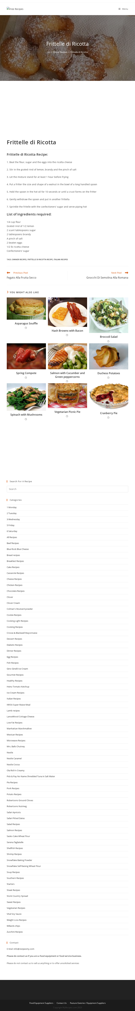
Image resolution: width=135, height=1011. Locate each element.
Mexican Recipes (15, 734)
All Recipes (12, 537)
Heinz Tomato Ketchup (18, 686)
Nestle (10, 752)
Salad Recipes (13, 824)
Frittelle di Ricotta (79, 52)
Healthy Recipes (14, 680)
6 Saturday (12, 531)
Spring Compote (26, 373)
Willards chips (13, 925)
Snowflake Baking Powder (19, 860)
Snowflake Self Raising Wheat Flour (24, 866)
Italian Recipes (61, 259)
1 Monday (12, 507)
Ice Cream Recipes (15, 692)
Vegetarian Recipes (16, 907)
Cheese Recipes (14, 578)
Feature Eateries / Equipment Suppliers (88, 1003)
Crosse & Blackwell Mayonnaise (22, 632)
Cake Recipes (13, 567)
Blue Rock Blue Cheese (18, 549)
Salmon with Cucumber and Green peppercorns (67, 374)
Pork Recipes (13, 788)
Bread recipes (13, 555)
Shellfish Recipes (15, 848)
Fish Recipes (13, 662)
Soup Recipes (13, 872)
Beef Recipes (13, 543)
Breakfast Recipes (15, 561)
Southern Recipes (15, 878)
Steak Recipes (13, 890)
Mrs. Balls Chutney (16, 746)
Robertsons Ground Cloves (20, 800)
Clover (10, 597)
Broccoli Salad (109, 337)
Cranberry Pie (108, 413)
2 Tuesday (12, 513)
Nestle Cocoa (13, 764)
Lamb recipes (13, 710)
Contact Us (62, 1003)
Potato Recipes (14, 794)
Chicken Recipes (14, 585)
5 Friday (10, 525)
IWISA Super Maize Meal (18, 704)
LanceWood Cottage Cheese (20, 716)
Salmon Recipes (14, 830)
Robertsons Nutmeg (17, 806)
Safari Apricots (14, 812)
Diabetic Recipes (15, 644)
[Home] (49, 52)
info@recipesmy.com (24, 948)
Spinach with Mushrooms (26, 414)
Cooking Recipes (15, 626)
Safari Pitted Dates (16, 818)
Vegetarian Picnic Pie (67, 412)
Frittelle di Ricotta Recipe (40, 259)
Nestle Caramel (14, 758)
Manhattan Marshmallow (19, 728)
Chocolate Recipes (16, 590)
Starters (10, 883)
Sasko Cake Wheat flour (18, 836)
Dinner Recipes (19, 259)
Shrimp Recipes (14, 854)
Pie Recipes (12, 782)
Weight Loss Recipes (17, 919)
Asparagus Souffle (26, 323)
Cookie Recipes (14, 614)
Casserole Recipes (15, 573)
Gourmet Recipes (15, 674)
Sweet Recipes (14, 902)
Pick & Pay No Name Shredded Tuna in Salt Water (31, 776)
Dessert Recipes (14, 638)
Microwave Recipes (16, 740)
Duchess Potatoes (108, 373)
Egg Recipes (12, 656)
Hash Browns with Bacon (67, 330)
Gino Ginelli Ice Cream (17, 668)
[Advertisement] (67, 114)
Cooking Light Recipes (17, 620)
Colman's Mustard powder (20, 608)
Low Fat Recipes (14, 722)
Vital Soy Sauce (14, 913)
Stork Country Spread (17, 895)
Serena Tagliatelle (15, 842)
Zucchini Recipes (15, 931)
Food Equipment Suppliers (41, 1003)
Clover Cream (13, 602)
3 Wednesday (13, 519)
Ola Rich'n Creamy (16, 770)
